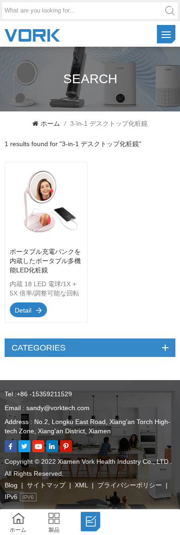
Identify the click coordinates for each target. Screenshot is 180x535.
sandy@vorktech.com (58, 408)
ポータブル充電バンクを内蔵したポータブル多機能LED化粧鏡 (45, 261)
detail (23, 310)
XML (81, 485)
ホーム (50, 123)
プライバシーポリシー (129, 485)
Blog (11, 485)
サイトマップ (46, 485)
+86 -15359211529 (44, 394)
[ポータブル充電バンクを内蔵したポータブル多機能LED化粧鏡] (46, 240)
